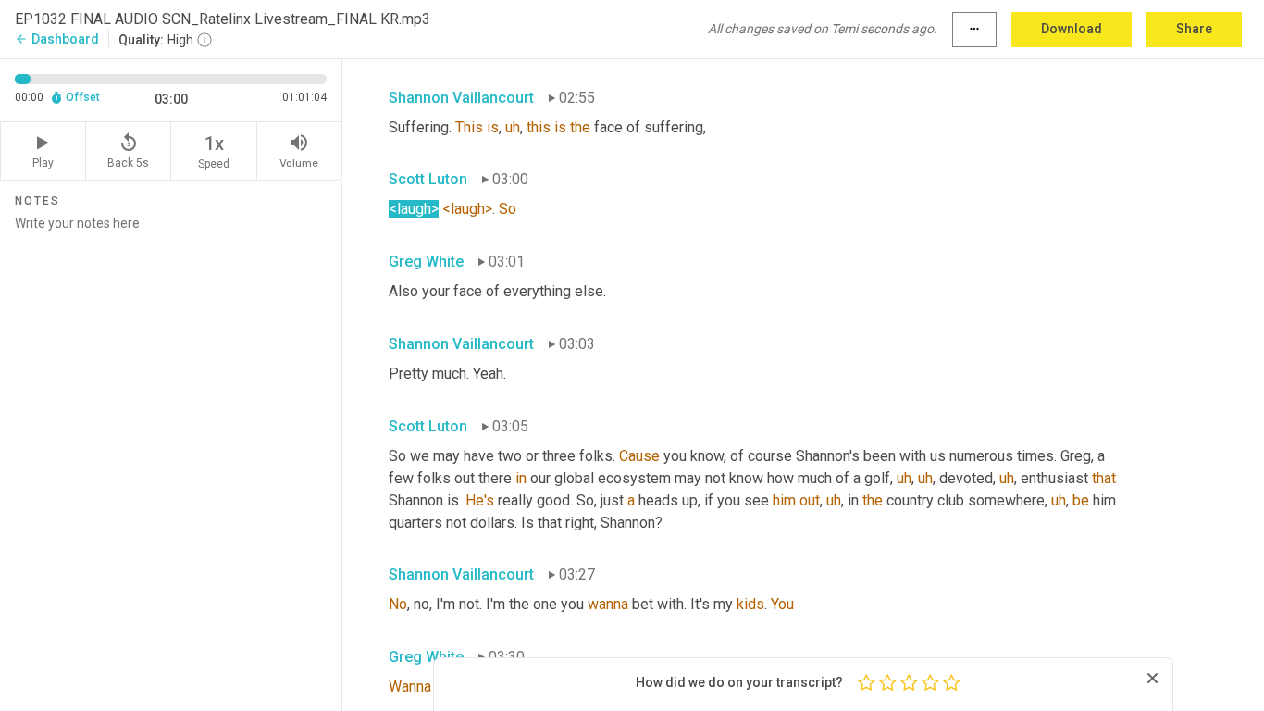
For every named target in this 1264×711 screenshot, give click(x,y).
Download (1071, 28)
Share (1194, 28)
